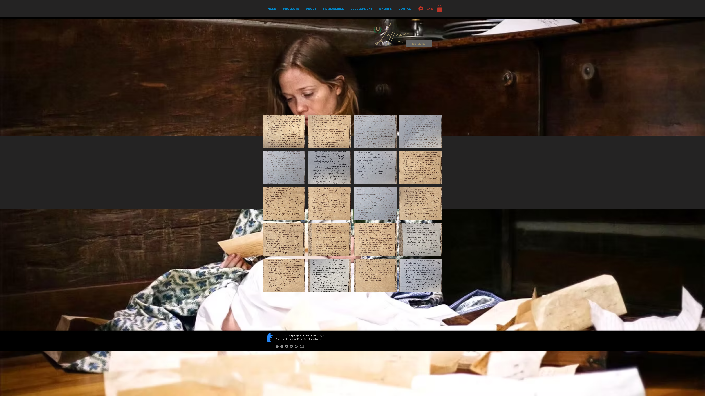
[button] (439, 8)
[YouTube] (291, 346)
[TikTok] (296, 346)
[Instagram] (277, 346)
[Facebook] (281, 346)
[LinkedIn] (286, 346)
